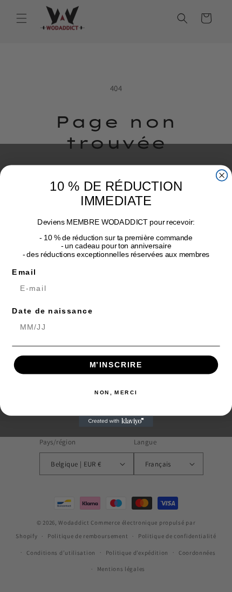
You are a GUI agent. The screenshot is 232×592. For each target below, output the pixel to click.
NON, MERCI (115, 392)
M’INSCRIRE (116, 364)
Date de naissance (52, 311)
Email (24, 272)
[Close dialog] (222, 175)
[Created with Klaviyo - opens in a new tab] (116, 421)
